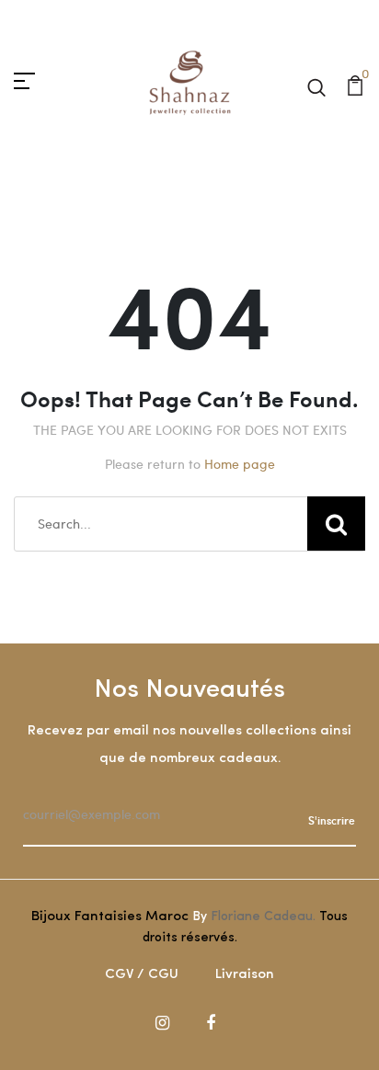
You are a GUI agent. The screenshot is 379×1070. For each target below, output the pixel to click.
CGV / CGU (141, 975)
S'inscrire (331, 820)
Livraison (244, 975)
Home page (239, 463)
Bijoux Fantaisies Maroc (110, 917)
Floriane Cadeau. (263, 917)
